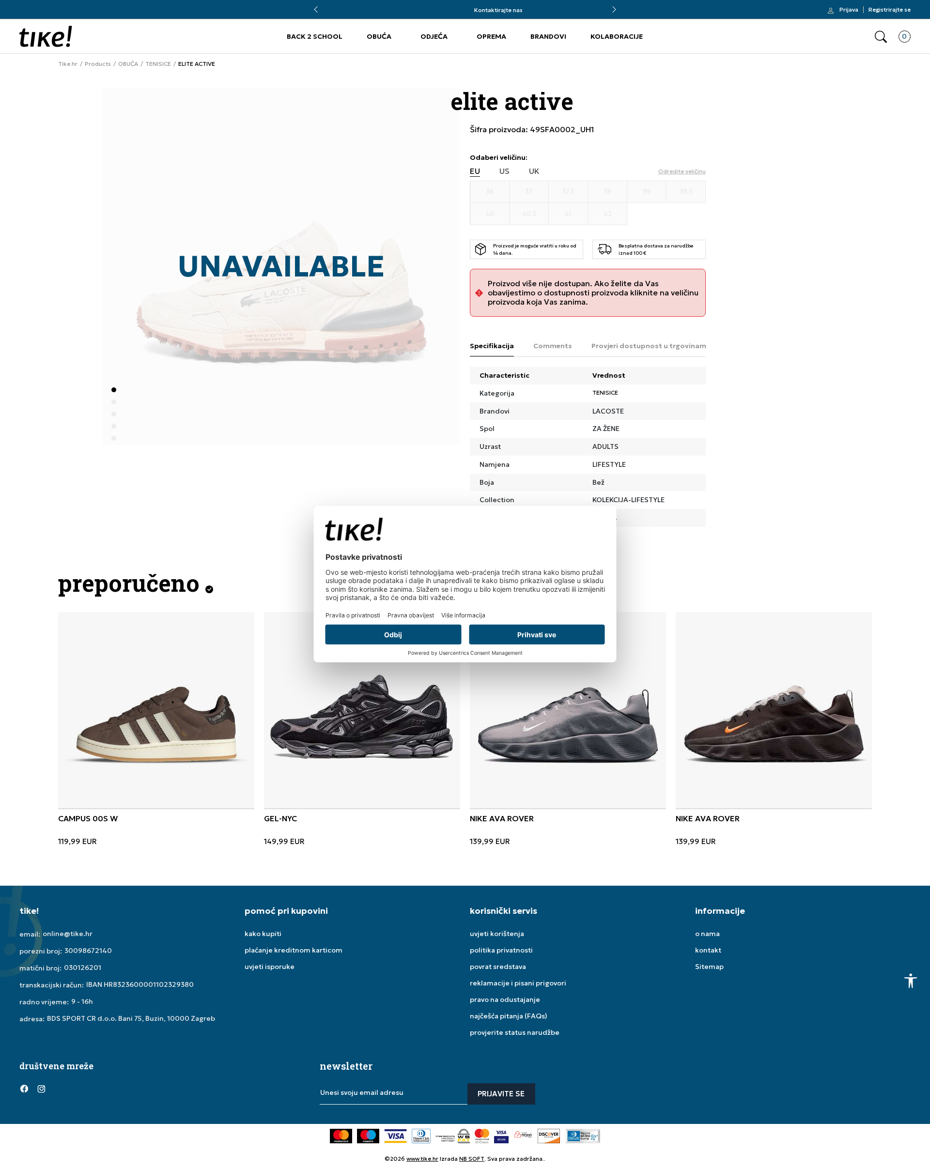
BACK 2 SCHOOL (314, 36)
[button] (881, 37)
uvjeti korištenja (497, 933)
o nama (707, 933)
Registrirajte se (889, 9)
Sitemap (709, 966)
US (504, 171)
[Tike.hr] (45, 36)
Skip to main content (58, 14)
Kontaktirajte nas (465, 10)
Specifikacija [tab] (492, 345)
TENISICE (158, 64)
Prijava (848, 9)
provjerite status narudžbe (514, 1032)
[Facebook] (24, 1088)
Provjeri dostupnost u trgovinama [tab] (651, 345)
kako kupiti (263, 933)
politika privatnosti (501, 950)
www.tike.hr (422, 1158)
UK (534, 171)
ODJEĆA (434, 36)
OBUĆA (379, 36)
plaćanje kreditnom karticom (293, 950)
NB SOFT (471, 1158)
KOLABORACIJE (616, 36)
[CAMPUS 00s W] (156, 710)
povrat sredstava (498, 966)
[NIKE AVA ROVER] (568, 710)
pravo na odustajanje (505, 999)
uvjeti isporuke (269, 966)
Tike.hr (68, 64)
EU (475, 171)
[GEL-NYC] (362, 710)
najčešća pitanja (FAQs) (508, 1016)
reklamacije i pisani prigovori (518, 983)
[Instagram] (41, 1088)
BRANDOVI (548, 36)
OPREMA (491, 36)
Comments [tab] (552, 345)
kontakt (708, 950)
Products (98, 64)
